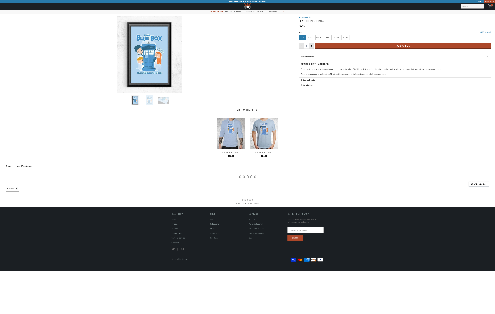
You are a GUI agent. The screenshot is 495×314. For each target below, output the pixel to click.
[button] (8, 309)
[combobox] (472, 6)
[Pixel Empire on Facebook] (178, 249)
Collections (214, 224)
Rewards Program (256, 224)
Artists (212, 229)
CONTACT (489, 1)
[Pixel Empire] (247, 6)
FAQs (173, 219)
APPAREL (249, 11)
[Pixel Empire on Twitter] (173, 249)
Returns (174, 229)
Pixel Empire (183, 259)
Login (480, 1)
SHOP (227, 11)
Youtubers (214, 233)
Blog (250, 238)
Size (301, 32)
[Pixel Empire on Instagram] (182, 249)
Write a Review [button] (480, 184)
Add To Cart (403, 46)
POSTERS (238, 11)
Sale (211, 219)
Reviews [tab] (10, 188)
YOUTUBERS (273, 11)
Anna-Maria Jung (306, 17)
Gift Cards (214, 238)
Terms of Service (178, 238)
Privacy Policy (176, 233)
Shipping (174, 224)
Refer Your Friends (256, 229)
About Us (252, 219)
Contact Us (175, 242)
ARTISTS (260, 11)
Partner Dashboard (256, 233)
